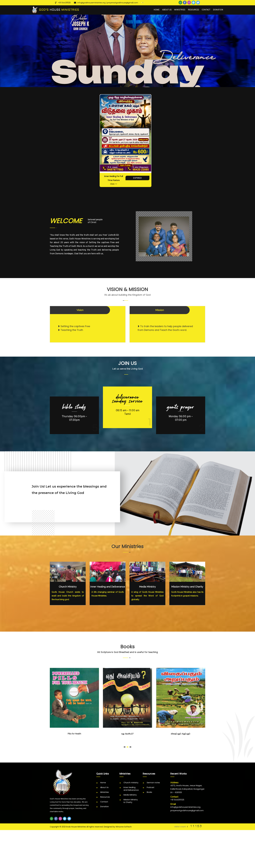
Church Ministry (68, 586)
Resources (193, 10)
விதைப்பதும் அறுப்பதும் (127, 733)
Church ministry (131, 782)
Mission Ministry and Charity (187, 586)
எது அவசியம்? (74, 733)
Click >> (113, 184)
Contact (206, 10)
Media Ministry (147, 586)
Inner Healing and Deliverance (107, 586)
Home (157, 10)
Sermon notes (153, 782)
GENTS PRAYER (127, 397)
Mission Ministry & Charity (131, 801)
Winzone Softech (124, 826)
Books (149, 792)
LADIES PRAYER (180, 407)
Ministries (179, 10)
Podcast (150, 787)
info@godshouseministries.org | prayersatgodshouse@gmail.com (107, 2)
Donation (218, 10)
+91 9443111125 (64, 2)
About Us (167, 10)
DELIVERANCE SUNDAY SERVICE (74, 409)
